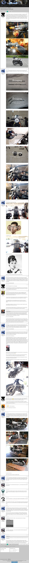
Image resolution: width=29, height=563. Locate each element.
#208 (27, 323)
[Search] (28, 5)
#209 (27, 330)
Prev (1, 11)
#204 (27, 276)
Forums (2, 5)
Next (10, 11)
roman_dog (2, 10)
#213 (27, 476)
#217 (27, 506)
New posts (1, 6)
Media (9, 5)
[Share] (26, 69)
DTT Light (2, 549)
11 (7, 11)
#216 (27, 497)
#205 (27, 284)
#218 (27, 516)
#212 (27, 412)
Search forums (5, 6)
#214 (27, 483)
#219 (27, 528)
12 (8, 11)
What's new (5, 5)
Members (13, 5)
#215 (27, 489)
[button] (7, 5)
